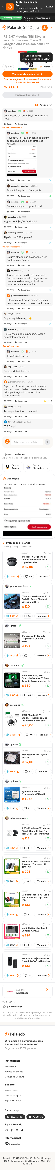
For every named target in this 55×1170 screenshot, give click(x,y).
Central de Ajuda (13, 1095)
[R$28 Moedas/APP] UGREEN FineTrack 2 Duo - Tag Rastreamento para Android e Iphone (35, 719)
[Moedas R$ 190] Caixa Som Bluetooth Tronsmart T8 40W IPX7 (36, 864)
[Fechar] (3, 6)
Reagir (9, 124)
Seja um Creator (13, 1100)
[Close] (48, 55)
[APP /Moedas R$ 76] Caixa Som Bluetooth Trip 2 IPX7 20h (35, 897)
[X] (17, 1131)
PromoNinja (14, 1144)
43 (29, 695)
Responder (22, 124)
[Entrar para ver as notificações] (38, 28)
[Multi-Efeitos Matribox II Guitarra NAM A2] (12, 938)
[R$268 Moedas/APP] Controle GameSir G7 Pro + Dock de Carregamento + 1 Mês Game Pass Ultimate (35, 679)
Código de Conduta (14, 1076)
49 (30, 576)
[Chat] (31, 28)
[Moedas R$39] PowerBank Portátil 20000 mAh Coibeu (36, 960)
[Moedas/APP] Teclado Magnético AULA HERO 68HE (33, 639)
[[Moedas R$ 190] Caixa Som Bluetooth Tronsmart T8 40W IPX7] (12, 873)
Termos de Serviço (14, 1071)
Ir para (25, 95)
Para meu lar (15, 1006)
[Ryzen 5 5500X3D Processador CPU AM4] (12, 801)
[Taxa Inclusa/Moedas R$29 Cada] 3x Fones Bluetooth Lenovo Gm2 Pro (36, 599)
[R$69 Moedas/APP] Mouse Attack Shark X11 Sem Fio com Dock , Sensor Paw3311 (36, 831)
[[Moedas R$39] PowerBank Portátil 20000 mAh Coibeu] (12, 968)
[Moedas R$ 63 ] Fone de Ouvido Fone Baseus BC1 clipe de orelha (34, 559)
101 (31, 734)
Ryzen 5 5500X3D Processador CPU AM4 (33, 793)
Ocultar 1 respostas (10, 346)
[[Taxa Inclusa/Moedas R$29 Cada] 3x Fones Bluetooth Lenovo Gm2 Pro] (12, 608)
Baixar (49, 6)
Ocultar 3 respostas (11, 127)
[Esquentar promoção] (18, 576)
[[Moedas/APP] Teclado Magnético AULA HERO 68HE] (12, 647)
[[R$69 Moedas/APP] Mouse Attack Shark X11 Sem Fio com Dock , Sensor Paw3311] (12, 839)
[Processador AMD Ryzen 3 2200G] (12, 764)
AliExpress (26, 553)
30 (29, 975)
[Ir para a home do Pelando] (12, 27)
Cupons (22, 991)
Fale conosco (11, 1090)
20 (30, 771)
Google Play (17, 1116)
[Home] (4, 1006)
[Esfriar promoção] (7, 576)
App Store (38, 1116)
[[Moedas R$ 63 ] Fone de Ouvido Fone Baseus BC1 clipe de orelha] (12, 568)
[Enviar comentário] (47, 442)
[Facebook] (12, 1131)
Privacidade (10, 1066)
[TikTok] (23, 1131)
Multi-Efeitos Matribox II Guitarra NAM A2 (34, 929)
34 (29, 616)
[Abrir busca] (24, 28)
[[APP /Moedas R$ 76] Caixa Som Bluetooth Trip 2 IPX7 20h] (12, 906)
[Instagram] (7, 1131)
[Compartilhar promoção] (48, 567)
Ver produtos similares (25, 74)
